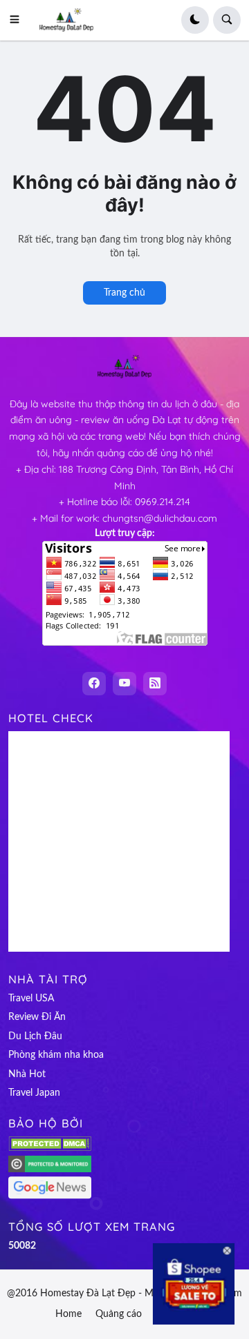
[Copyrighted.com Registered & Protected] (49, 1169)
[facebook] (94, 683)
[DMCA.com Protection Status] (49, 1148)
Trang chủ (124, 293)
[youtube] (124, 683)
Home (68, 1314)
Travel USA (31, 998)
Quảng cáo (118, 1314)
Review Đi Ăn (37, 1017)
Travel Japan (34, 1093)
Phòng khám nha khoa (56, 1055)
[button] (18, 20)
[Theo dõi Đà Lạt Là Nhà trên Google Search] (49, 1196)
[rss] (155, 683)
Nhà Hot (27, 1074)
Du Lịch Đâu (35, 1036)
